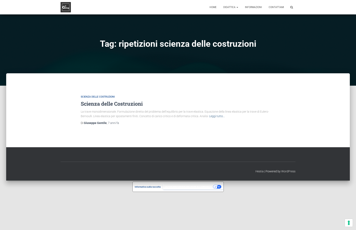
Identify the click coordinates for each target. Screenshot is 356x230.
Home (213, 7)
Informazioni (253, 7)
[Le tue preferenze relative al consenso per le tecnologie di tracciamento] (349, 223)
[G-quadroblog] (66, 7)
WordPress (288, 171)
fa (113, 123)
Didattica (229, 7)
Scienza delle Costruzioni (98, 96)
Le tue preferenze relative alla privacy (188, 187)
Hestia (259, 171)
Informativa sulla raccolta (148, 187)
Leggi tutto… (217, 116)
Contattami (276, 7)
